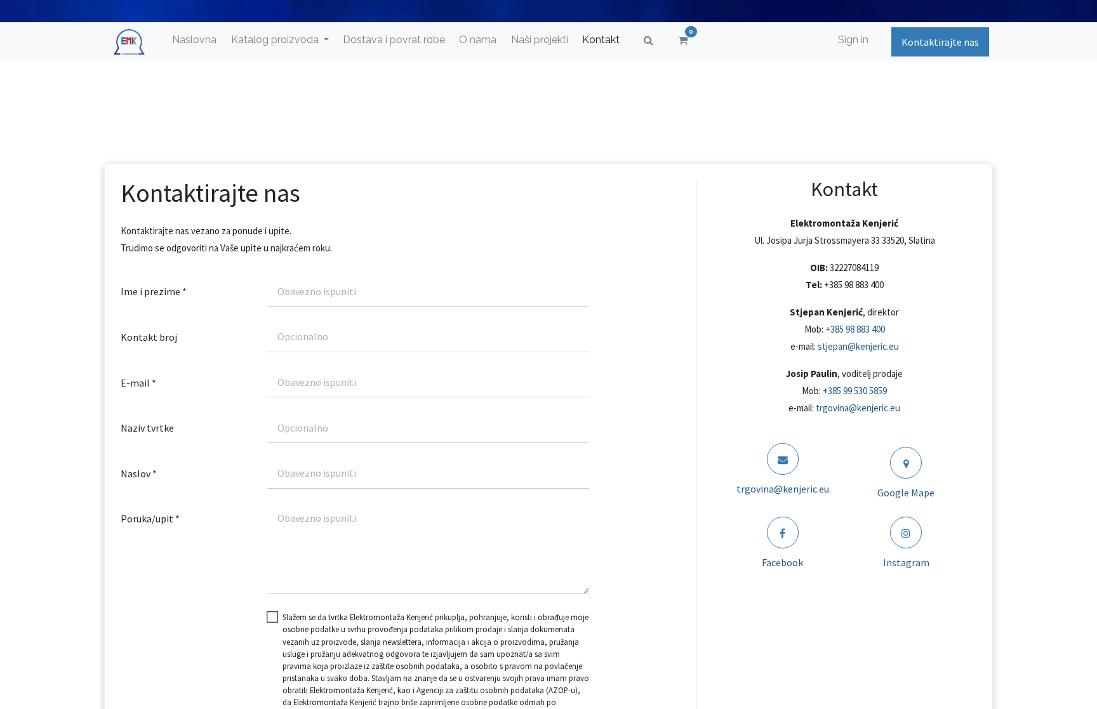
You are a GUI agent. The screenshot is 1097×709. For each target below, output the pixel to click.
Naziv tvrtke (147, 427)
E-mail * (138, 382)
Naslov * (139, 473)
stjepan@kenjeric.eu (858, 346)
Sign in (853, 40)
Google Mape (905, 492)
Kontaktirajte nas (940, 42)
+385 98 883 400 (855, 329)
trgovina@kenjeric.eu (858, 408)
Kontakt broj (149, 337)
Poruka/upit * (150, 518)
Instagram (906, 562)
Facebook (782, 562)
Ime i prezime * (154, 291)
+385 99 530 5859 (855, 391)
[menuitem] (194, 40)
